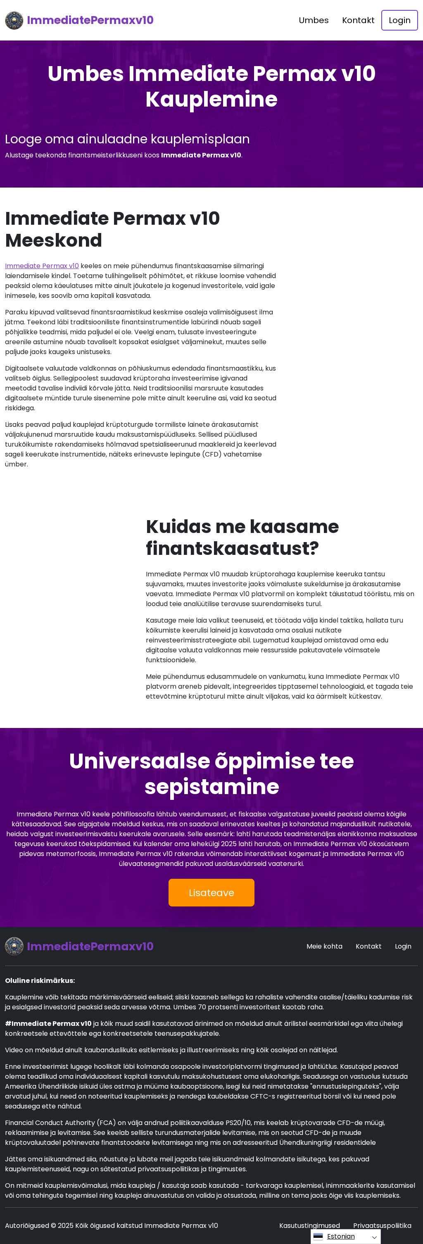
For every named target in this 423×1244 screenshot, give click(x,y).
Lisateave (211, 892)
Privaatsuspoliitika (382, 1225)
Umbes (314, 20)
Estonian (341, 1236)
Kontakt (358, 20)
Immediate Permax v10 (42, 266)
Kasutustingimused (309, 1225)
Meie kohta (324, 946)
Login (400, 20)
